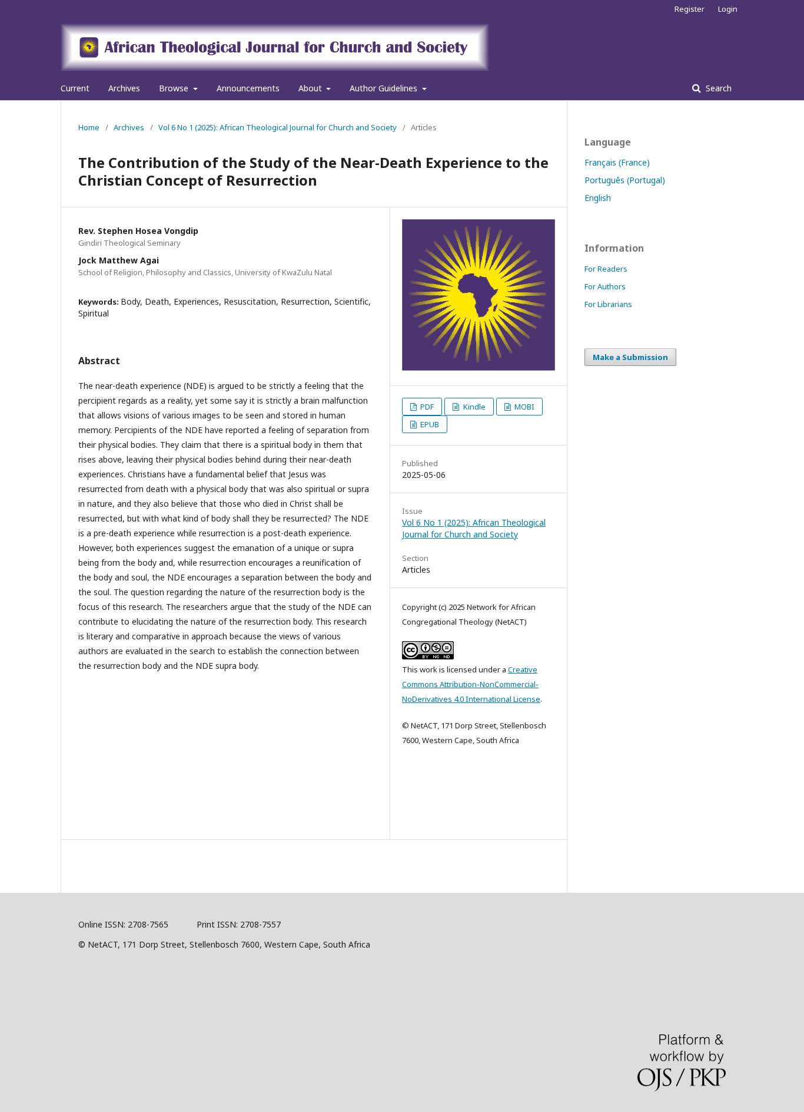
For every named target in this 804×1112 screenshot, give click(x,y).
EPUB (428, 424)
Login (727, 9)
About (311, 88)
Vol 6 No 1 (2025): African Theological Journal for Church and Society (277, 127)
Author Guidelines (385, 88)
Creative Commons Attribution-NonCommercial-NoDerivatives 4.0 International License (471, 684)
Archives (124, 88)
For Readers (605, 268)
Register (690, 9)
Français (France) (617, 162)
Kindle (473, 406)
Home (88, 127)
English (597, 197)
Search (717, 88)
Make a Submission (630, 357)
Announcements (248, 88)
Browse (175, 88)
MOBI (523, 406)
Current (75, 88)
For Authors (605, 286)
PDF (426, 406)
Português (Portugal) (624, 180)
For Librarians (608, 304)
